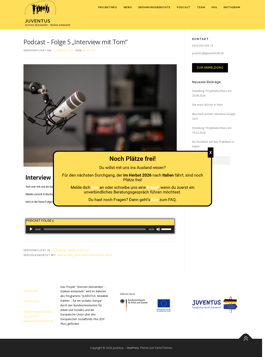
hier (95, 187)
